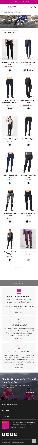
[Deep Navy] (10, 183)
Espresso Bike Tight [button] (28, 62)
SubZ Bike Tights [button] (28, 139)
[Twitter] (11, 434)
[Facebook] (3, 434)
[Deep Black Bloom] (10, 221)
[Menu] (3, 7)
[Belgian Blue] (25, 70)
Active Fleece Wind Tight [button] (10, 176)
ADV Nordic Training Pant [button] (28, 101)
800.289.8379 (21, 2)
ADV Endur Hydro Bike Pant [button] (10, 63)
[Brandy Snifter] (29, 221)
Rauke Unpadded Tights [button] (10, 214)
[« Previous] (21, 267)
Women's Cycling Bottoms (14, 10)
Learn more (19, 312)
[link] (19, 301)
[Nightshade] (30, 70)
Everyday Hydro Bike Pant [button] (28, 176)
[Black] (10, 70)
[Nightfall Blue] (11, 108)
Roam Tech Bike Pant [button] (28, 213)
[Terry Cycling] (11, 7)
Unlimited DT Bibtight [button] (9, 139)
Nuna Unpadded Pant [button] (28, 252)
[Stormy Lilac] (28, 260)
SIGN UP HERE (30, 392)
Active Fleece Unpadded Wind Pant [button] (9, 101)
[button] (36, 2)
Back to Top (19, 283)
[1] (17, 267)
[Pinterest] (16, 434)
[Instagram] (7, 434)
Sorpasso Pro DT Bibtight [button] (10, 253)
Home (3, 10)
